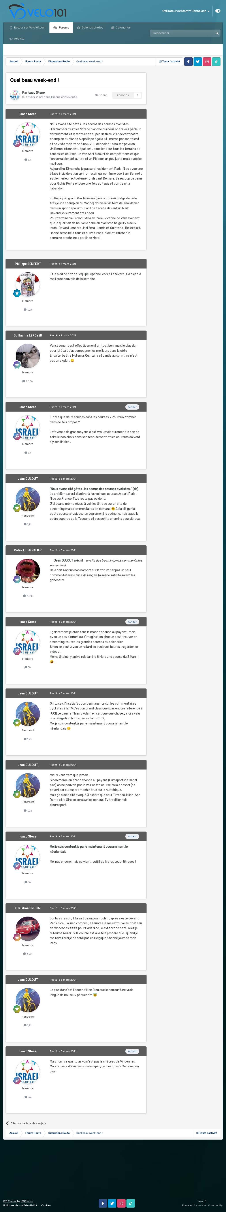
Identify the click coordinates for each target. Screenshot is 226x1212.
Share (102, 95)
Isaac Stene (36, 93)
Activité (18, 38)
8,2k (29, 595)
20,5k (29, 381)
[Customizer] (218, 11)
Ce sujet (202, 33)
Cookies (46, 1205)
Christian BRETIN (27, 908)
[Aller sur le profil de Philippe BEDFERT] (28, 284)
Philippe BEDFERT (28, 264)
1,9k (29, 524)
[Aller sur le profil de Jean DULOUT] (28, 499)
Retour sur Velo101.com (29, 27)
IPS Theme (10, 1201)
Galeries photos (92, 27)
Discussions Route (64, 97)
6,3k (29, 953)
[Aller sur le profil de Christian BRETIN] (28, 929)
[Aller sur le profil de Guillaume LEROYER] (28, 356)
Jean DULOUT (28, 478)
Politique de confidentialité (20, 1205)
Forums (63, 27)
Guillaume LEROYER (27, 335)
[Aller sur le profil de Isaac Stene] (15, 95)
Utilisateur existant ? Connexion (185, 11)
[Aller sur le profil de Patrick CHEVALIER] (28, 571)
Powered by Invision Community (202, 1205)
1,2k (29, 309)
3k (29, 159)
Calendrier (122, 27)
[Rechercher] (216, 33)
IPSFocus (27, 1201)
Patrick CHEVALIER (28, 550)
